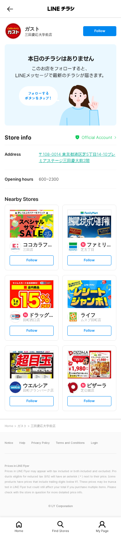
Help (22, 442)
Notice (9, 442)
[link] (13, 31)
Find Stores (60, 530)
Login (94, 442)
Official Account (97, 137)
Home (19, 530)
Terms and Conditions (70, 442)
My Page (102, 530)
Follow (99, 32)
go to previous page (10, 8)
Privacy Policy (40, 442)
